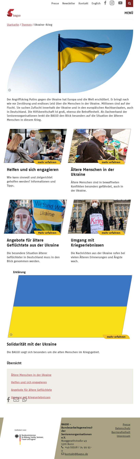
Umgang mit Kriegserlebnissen (87, 243)
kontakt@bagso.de (76, 454)
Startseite (13, 24)
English (96, 3)
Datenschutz (122, 428)
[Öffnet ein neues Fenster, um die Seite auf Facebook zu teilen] (8, 400)
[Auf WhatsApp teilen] (24, 400)
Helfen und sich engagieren (33, 169)
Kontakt (83, 3)
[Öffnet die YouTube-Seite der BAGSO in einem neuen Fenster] (120, 3)
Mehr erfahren (47, 232)
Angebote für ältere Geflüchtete (31, 389)
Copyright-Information (9, 90)
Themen (27, 24)
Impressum (123, 436)
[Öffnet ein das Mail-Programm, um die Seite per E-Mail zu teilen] (16, 400)
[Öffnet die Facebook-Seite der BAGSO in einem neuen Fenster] (105, 3)
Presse (55, 3)
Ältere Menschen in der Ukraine (31, 375)
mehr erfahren (47, 162)
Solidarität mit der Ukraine (32, 344)
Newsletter (68, 3)
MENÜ (128, 13)
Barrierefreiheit (120, 432)
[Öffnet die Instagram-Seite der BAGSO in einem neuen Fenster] (112, 4)
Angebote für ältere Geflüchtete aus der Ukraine (33, 243)
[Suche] (129, 3)
